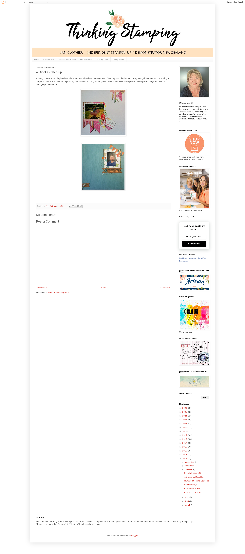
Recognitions (118, 59)
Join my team (102, 59)
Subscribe (194, 243)
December (190, 462)
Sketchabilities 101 (192, 473)
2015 (184, 451)
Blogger (134, 535)
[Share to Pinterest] (81, 206)
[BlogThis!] (73, 206)
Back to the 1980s (192, 488)
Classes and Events (67, 59)
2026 (184, 408)
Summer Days (190, 484)
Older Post (165, 288)
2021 (184, 427)
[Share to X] (75, 206)
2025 (184, 412)
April (187, 501)
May (187, 497)
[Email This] (70, 206)
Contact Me (48, 59)
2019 (184, 435)
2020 (184, 431)
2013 (184, 458)
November (190, 466)
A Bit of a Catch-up (192, 492)
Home (36, 59)
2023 (184, 419)
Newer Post (42, 288)
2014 (184, 454)
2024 (184, 416)
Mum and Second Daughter (196, 481)
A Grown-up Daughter (194, 477)
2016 (184, 447)
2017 (184, 443)
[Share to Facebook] (78, 206)
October (189, 470)
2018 (184, 439)
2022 (184, 423)
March (188, 505)
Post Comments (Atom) (58, 292)
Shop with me (86, 59)
